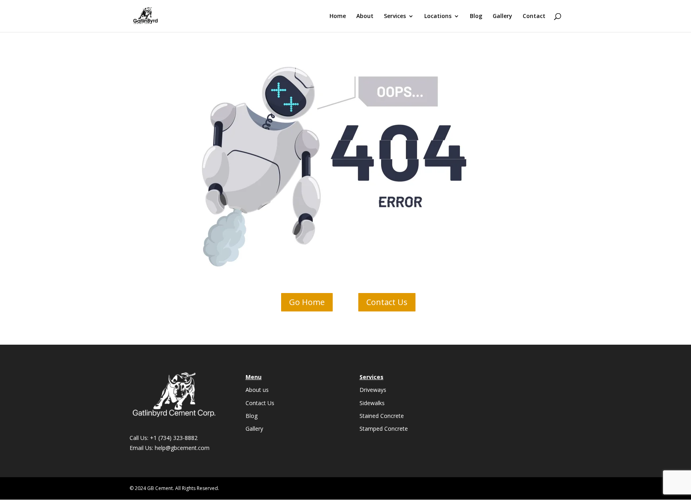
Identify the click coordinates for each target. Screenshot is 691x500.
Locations (437, 16)
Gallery (502, 16)
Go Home (307, 302)
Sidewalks (372, 403)
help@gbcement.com (182, 448)
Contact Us (386, 302)
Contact (534, 16)
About (364, 16)
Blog (476, 16)
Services (395, 16)
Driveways (372, 390)
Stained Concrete (381, 416)
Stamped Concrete (383, 428)
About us (257, 390)
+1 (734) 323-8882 (174, 438)
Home (338, 16)
